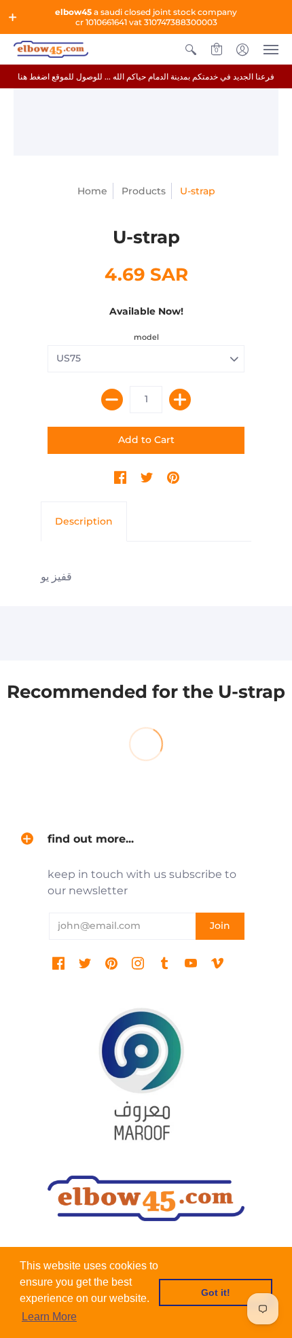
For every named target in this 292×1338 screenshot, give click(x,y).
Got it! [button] (215, 1292)
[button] (13, 17)
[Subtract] (112, 399)
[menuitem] (191, 49)
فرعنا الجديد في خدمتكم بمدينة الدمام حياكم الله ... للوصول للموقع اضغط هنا (146, 76)
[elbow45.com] (51, 49)
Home (92, 191)
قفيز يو (56, 576)
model (146, 337)
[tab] (84, 521)
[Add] (180, 399)
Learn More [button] (49, 1316)
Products (144, 191)
